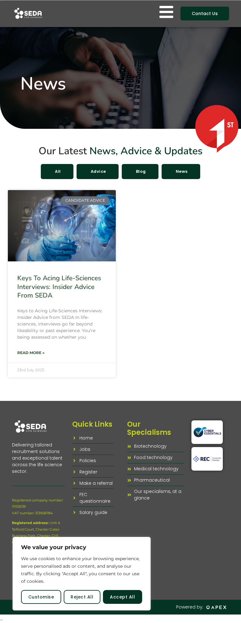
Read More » (31, 352)
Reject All (82, 597)
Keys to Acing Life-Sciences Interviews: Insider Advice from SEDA (59, 287)
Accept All (122, 597)
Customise (41, 597)
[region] (82, 573)
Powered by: (189, 607)
